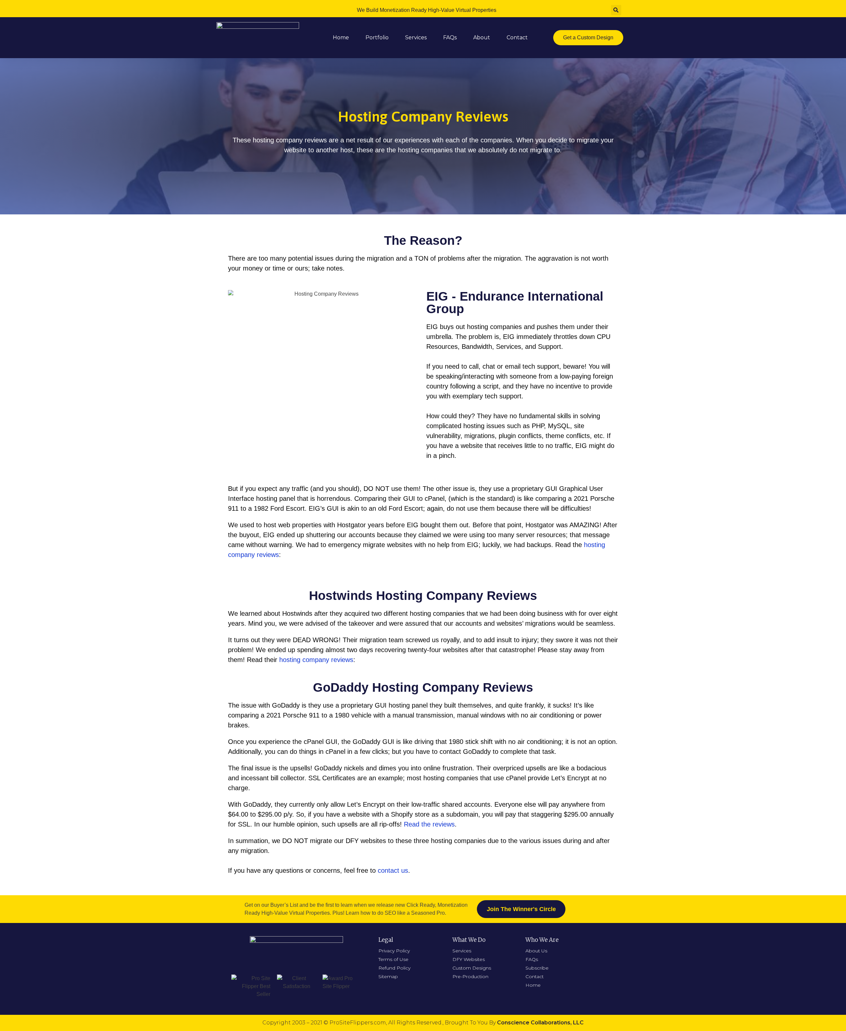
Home (341, 37)
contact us (393, 870)
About (481, 37)
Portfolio (377, 37)
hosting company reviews (316, 659)
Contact (517, 37)
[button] (588, 37)
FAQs (450, 37)
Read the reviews (429, 824)
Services (416, 37)
